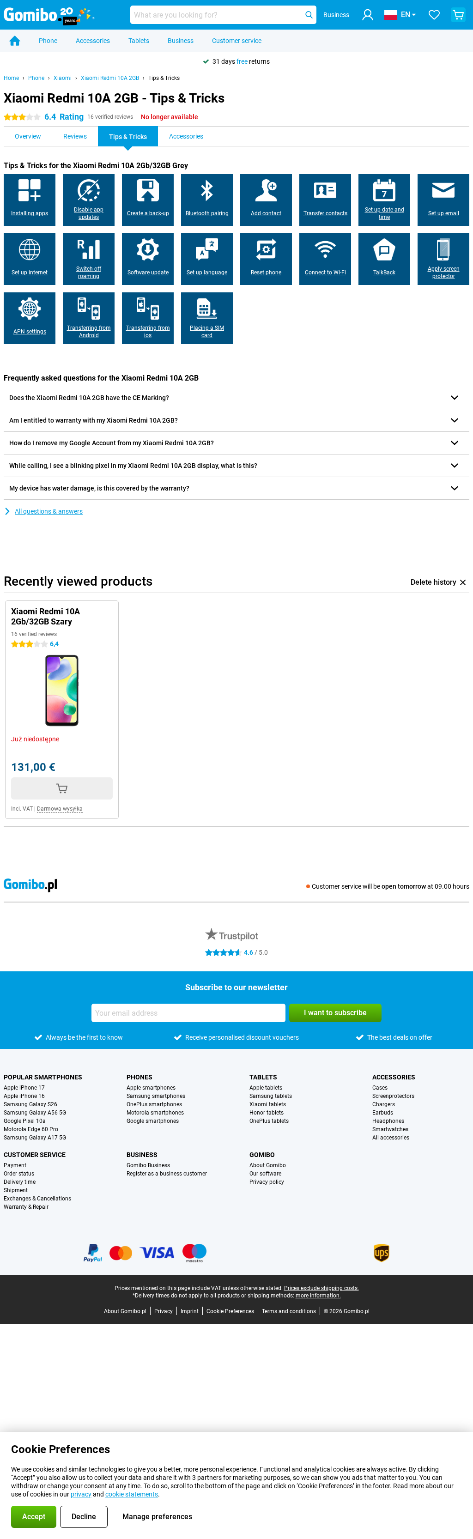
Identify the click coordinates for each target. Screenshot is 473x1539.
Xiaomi (63, 78)
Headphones (388, 1121)
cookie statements (131, 1494)
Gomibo (262, 1154)
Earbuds (382, 1112)
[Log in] (368, 15)
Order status (19, 1173)
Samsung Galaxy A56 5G (35, 1112)
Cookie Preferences (230, 1311)
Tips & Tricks (164, 78)
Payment (15, 1165)
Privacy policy (266, 1182)
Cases (380, 1088)
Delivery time (20, 1182)
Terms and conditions (289, 1311)
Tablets (138, 40)
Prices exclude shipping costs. (321, 1288)
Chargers (383, 1104)
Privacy (163, 1311)
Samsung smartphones (156, 1096)
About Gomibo (267, 1165)
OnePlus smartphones (154, 1104)
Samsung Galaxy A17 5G (35, 1137)
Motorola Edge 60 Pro (31, 1129)
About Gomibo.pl (125, 1311)
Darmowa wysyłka (60, 809)
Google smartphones (153, 1121)
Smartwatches (390, 1129)
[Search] (309, 14)
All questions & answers (49, 511)
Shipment (16, 1190)
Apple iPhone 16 (24, 1096)
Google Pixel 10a (25, 1121)
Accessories (93, 40)
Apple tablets (265, 1088)
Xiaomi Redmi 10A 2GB (110, 78)
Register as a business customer (167, 1173)
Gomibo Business (148, 1165)
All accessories (390, 1137)
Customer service (236, 40)
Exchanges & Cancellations (37, 1198)
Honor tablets (266, 1112)
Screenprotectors (393, 1096)
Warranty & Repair (26, 1207)
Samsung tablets (270, 1096)
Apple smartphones (151, 1088)
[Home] (15, 41)
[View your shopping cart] (458, 15)
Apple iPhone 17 (24, 1088)
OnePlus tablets (269, 1121)
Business (181, 40)
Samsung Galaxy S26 (30, 1104)
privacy (81, 1494)
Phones (139, 1077)
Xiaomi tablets (267, 1104)
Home (11, 78)
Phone (48, 40)
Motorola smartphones (155, 1112)
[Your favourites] (434, 15)
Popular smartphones (43, 1077)
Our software (265, 1173)
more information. (318, 1295)
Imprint (190, 1311)
